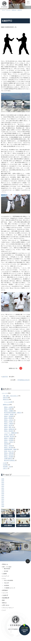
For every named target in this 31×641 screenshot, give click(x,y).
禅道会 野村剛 (8, 418)
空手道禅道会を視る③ (23, 380)
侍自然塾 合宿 (7, 466)
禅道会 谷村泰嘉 (8, 440)
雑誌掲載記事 (5, 597)
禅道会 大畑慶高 (8, 410)
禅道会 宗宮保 (8, 445)
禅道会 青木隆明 (8, 456)
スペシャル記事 (8, 402)
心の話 (4, 463)
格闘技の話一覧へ (13, 368)
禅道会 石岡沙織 (8, 453)
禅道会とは (5, 564)
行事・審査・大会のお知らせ (10, 395)
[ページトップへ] (28, 561)
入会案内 (4, 573)
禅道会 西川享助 (8, 447)
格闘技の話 (6, 404)
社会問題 (5, 464)
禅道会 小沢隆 (7, 409)
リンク (4, 610)
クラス (4, 578)
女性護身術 (6, 585)
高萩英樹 (6, 443)
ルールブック (5, 576)
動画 (3, 600)
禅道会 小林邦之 (8, 442)
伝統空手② (5, 376)
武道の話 (5, 397)
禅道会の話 (6, 399)
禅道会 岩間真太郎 (9, 429)
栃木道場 (6, 571)
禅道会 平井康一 (8, 421)
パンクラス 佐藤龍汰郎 (10, 432)
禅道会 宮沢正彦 (8, 454)
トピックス (5, 393)
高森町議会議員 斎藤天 (10, 449)
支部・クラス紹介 (6, 566)
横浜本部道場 (7, 568)
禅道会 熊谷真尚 (8, 431)
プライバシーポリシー (8, 607)
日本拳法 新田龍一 (9, 414)
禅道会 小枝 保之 (9, 420)
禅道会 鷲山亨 (8, 425)
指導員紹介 (5, 590)
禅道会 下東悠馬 (8, 423)
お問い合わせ (15, 551)
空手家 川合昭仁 (8, 434)
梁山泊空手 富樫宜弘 (9, 460)
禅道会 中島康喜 (8, 438)
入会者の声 (5, 595)
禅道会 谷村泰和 (8, 416)
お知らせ (5, 468)
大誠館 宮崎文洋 (8, 458)
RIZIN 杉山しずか (9, 451)
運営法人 (4, 602)
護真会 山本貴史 (8, 407)
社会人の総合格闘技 (8, 580)
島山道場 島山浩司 (9, 436)
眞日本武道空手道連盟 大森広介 (12, 412)
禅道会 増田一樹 (8, 427)
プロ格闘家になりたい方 (9, 587)
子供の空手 (6, 582)
